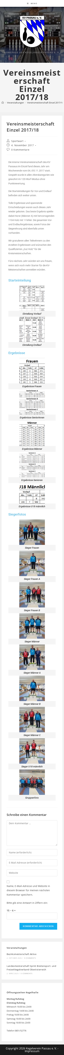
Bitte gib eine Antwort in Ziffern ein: (27, 902)
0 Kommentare (20, 149)
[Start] (3, 102)
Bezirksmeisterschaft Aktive (21, 954)
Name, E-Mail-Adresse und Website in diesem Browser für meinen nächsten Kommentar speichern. (28, 890)
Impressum (32, 1051)
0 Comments (30, 958)
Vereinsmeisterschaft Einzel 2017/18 (45, 102)
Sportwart (17, 141)
